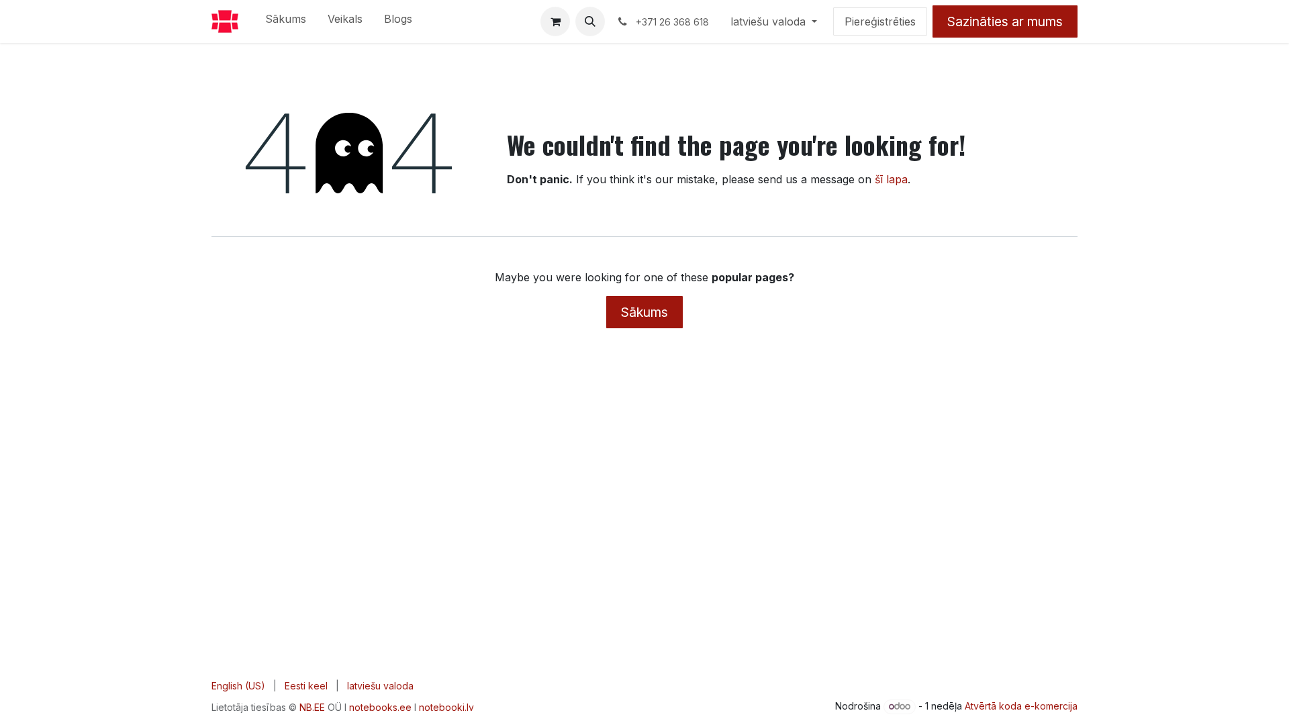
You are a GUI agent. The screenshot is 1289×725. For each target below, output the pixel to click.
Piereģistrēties (880, 21)
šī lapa (891, 179)
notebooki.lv (446, 707)
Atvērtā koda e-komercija (1021, 706)
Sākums (644, 312)
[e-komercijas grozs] (555, 21)
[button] (590, 21)
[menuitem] (285, 21)
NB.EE (312, 707)
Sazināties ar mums (1005, 21)
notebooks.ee (380, 707)
